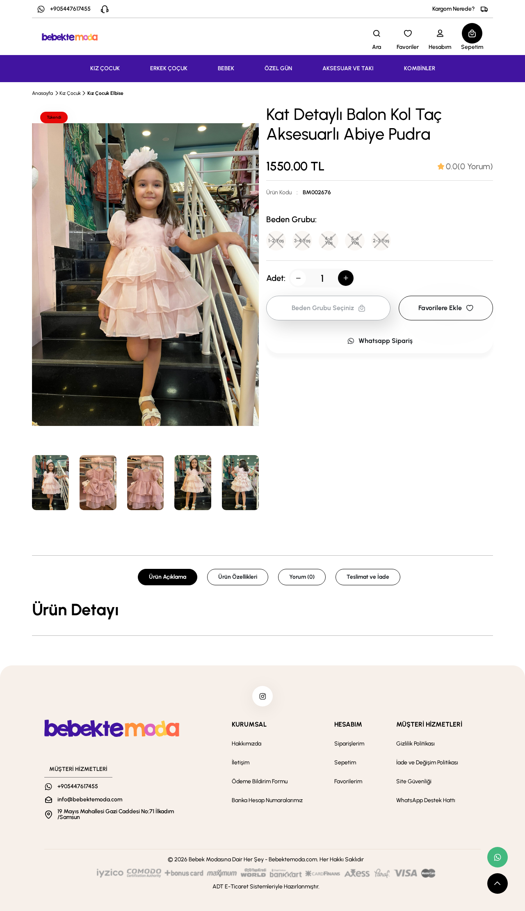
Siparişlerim (349, 743)
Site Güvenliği (413, 781)
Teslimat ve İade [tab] (368, 576)
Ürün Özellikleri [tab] (237, 576)
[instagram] (262, 696)
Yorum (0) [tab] (302, 576)
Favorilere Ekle (440, 308)
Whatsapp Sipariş (385, 341)
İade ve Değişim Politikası (427, 762)
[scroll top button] (497, 883)
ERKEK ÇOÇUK (168, 68)
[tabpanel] (262, 609)
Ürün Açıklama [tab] (167, 576)
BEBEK (226, 68)
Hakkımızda (246, 743)
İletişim (240, 762)
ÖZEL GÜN (278, 68)
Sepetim (345, 762)
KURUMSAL (249, 724)
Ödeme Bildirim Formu (260, 781)
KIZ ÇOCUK (105, 68)
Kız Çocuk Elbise (105, 93)
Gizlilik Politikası (415, 743)
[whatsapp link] (497, 857)
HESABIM (348, 724)
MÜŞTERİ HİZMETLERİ (429, 724)
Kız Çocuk (70, 93)
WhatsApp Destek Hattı (425, 800)
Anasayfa (42, 93)
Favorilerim (348, 781)
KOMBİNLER (419, 68)
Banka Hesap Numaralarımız (267, 800)
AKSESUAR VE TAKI (348, 68)
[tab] (465, 166)
